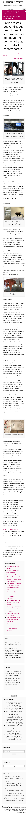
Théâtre (13, 797)
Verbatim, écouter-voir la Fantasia (14, 702)
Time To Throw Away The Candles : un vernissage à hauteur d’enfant (13, 579)
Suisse (9, 797)
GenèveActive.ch (9, 809)
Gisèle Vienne (11, 787)
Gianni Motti (6, 787)
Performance (18, 792)
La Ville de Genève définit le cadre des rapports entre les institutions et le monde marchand (14, 542)
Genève (20, 785)
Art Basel (18, 776)
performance (6, 556)
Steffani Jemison (20, 552)
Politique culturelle (14, 794)
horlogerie (22, 787)
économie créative (14, 802)
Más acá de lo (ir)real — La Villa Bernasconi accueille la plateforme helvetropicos (14, 722)
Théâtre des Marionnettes (10, 798)
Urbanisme (20, 800)
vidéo (10, 556)
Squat (6, 797)
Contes (8, 783)
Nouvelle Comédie (11, 792)
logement (15, 788)
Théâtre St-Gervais (9, 800)
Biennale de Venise (8, 780)
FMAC (14, 785)
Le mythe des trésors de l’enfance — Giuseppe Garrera (13, 602)
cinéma (21, 781)
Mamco (18, 788)
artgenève (17, 778)
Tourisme (15, 800)
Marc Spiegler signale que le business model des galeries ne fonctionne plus (14, 717)
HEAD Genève (17, 787)
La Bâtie (5, 788)
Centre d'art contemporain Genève (16, 550)
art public (21, 778)
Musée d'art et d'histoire (17, 790)
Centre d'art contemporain (18, 780)
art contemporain (12, 554)
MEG (10, 790)
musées (6, 792)
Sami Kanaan (21, 795)
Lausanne (10, 788)
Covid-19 (12, 783)
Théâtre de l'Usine (19, 797)
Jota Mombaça (6, 552)
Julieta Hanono (13, 552)
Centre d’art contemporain (10, 529)
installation (19, 554)
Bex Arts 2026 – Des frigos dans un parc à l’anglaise (12, 628)
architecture (14, 776)
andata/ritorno (8, 776)
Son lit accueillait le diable (13, 575)
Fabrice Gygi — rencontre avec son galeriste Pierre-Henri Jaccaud (13, 609)
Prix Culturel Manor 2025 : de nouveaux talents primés (14, 547)
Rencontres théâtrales (13, 795)
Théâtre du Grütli (20, 798)
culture (15, 783)
